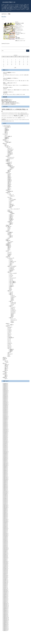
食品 (5, 145)
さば (8, 335)
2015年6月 (5, 526)
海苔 (10, 169)
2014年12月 (5, 533)
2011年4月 (5, 584)
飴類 (8, 155)
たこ (8, 339)
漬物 (10, 217)
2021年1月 (5, 450)
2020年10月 (5, 452)
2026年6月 (5, 385)
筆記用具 (6, 130)
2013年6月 (5, 554)
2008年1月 (5, 630)
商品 (4, 143)
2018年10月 (5, 479)
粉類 (8, 246)
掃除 (5, 372)
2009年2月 (5, 615)
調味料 (7, 240)
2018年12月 (5, 477)
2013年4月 (5, 556)
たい (8, 338)
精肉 (7, 231)
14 (19, 61)
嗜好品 (7, 160)
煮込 (8, 183)
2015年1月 (5, 532)
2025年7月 (5, 395)
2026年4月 (5, 388)
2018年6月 (5, 484)
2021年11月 (5, 440)
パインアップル (12, 277)
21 (19, 62)
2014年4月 (5, 542)
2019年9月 (5, 466)
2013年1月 (5, 560)
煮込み (11, 206)
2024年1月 (5, 415)
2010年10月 (5, 591)
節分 (5, 370)
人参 (10, 263)
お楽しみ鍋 (8, 142)
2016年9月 (5, 508)
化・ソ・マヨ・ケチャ (14, 208)
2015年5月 (5, 527)
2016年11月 (5, 506)
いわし (9, 329)
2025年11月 (5, 391)
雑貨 (5, 132)
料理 (7, 190)
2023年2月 (5, 426)
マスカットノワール (16, 119)
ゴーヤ (11, 260)
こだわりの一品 (5, 125)
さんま (9, 336)
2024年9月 (5, 405)
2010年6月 (5, 596)
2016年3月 (5, 515)
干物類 (11, 350)
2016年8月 (5, 509)
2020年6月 (5, 457)
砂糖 (8, 170)
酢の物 (9, 186)
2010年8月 (5, 594)
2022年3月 (5, 437)
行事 (4, 371)
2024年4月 (5, 411)
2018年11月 (5, 478)
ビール (9, 252)
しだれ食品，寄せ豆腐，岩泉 (9, 117)
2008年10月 (5, 619)
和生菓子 (9, 152)
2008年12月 (5, 617)
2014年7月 (5, 539)
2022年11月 (5, 430)
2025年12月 (5, 390)
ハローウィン (12, 119)
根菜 (10, 294)
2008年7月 (5, 623)
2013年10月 (5, 549)
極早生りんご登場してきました (7, 100)
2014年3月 (5, 543)
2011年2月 (5, 587)
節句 (4, 363)
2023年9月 (5, 419)
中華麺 (11, 212)
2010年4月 (5, 598)
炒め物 (9, 179)
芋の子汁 (4, 16)
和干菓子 (9, 151)
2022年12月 (5, 429)
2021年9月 (5, 443)
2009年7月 (5, 609)
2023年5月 (5, 423)
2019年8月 (5, 467)
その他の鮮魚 (10, 337)
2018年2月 (5, 488)
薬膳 (8, 185)
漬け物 (11, 215)
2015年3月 (5, 529)
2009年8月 (5, 608)
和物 (8, 176)
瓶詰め (7, 225)
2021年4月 (5, 446)
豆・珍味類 (10, 153)
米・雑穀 (7, 226)
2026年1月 (5, 389)
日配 (7, 192)
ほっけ (9, 345)
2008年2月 (5, 629)
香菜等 (11, 270)
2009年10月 (5, 605)
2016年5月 (5, 513)
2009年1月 (5, 616)
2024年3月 (5, 412)
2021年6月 (5, 445)
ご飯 (8, 173)
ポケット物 (10, 150)
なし (10, 276)
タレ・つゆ (10, 241)
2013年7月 (5, 553)
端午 (5, 369)
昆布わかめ (11, 166)
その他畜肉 (10, 232)
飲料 (7, 323)
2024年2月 (5, 413)
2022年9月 (5, 432)
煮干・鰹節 (11, 205)
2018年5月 (5, 485)
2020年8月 (5, 454)
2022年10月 (5, 431)
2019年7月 (5, 468)
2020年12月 (5, 451)
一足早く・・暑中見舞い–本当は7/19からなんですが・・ (11, 102)
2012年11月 (5, 562)
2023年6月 (5, 422)
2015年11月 (5, 520)
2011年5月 (5, 583)
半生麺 (12, 213)
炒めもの (11, 204)
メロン (11, 283)
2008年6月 (5, 624)
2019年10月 (5, 465)
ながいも (11, 262)
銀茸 (12, 315)
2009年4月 (5, 612)
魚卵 (10, 351)
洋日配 (9, 221)
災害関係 (6, 137)
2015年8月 (5, 523)
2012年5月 (5, 569)
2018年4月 (5, 486)
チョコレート (10, 149)
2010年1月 (5, 602)
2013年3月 (5, 557)
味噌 (23, 119)
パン (8, 193)
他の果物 (11, 286)
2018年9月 (5, 480)
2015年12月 (5, 519)
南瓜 (22, 119)
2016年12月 (5, 505)
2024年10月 (5, 404)
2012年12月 (5, 561)
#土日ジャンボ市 (18, 115)
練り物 (11, 218)
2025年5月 (5, 397)
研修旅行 (6, 138)
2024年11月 (5, 403)
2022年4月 (5, 436)
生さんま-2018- (5, 87)
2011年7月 (5, 581)
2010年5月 (5, 597)
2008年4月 (5, 626)
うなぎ (9, 330)
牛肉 (8, 234)
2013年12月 (5, 547)
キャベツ (12, 318)
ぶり (8, 344)
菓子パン (11, 194)
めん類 (7, 156)
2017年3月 (5, 501)
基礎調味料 (8, 163)
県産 (28, 119)
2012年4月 (5, 570)
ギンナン (8, 119)
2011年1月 (4, 588)
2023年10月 (5, 418)
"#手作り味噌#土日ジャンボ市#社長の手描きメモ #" (15, 110)
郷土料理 (9, 191)
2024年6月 (5, 409)
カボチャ (4, 119)
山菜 (10, 293)
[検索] (27, 51)
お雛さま (6, 364)
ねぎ (12, 321)
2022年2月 (5, 438)
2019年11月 (5, 464)
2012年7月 (5, 567)
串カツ (20, 119)
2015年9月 (5, 522)
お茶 (10, 198)
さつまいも (13, 296)
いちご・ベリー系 (12, 273)
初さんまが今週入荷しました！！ (7, 99)
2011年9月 (5, 578)
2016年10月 (5, 507)
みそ (8, 197)
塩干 (8, 348)
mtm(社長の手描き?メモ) (8, 2)
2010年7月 (5, 595)
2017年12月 (5, 491)
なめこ (12, 308)
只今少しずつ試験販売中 (7, 72)
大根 (12, 297)
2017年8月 (5, 495)
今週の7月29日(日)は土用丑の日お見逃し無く (9, 101)
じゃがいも (11, 267)
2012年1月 (5, 574)
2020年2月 (5, 460)
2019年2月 (5, 474)
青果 (7, 256)
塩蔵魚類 (11, 349)
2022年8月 (5, 433)
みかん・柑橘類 (12, 282)
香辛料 (9, 242)
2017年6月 (5, 498)
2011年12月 (5, 575)
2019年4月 (5, 472)
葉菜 (10, 317)
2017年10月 (5, 493)
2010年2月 (5, 601)
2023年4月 (5, 424)
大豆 (24, 119)
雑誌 (5, 376)
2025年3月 (5, 398)
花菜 (10, 301)
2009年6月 (5, 610)
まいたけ (12, 311)
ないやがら (16, 117)
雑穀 (8, 247)
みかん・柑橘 (12, 281)
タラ (8, 341)
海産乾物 (9, 165)
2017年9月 (5, 494)
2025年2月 (5, 399)
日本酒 (9, 254)
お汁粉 (2, 117)
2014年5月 (5, 541)
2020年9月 (5, 453)
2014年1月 (5, 546)
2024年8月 (5, 406)
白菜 (12, 322)
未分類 (4, 358)
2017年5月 (5, 499)
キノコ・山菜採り (8, 136)
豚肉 (10, 235)
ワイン (9, 253)
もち (22, 117)
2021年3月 (5, 447)
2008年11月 (5, 618)
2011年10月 (5, 577)
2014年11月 (5, 534)
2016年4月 (5, 514)
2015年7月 (5, 525)
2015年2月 (5, 530)
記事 (4, 373)
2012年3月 (5, 571)
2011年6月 (5, 582)
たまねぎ (11, 268)
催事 (4, 139)
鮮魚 (7, 325)
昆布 (12, 167)
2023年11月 (5, 417)
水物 (10, 214)
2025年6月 (5, 396)
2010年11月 (5, 590)
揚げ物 (9, 177)
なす (12, 304)
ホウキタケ (13, 310)
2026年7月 (5, 384)
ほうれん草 (11, 269)
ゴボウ (12, 295)
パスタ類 (11, 200)
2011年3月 (5, 585)
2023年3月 (5, 425)
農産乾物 (7, 245)
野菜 (8, 290)
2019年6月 (5, 470)
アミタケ (12, 307)
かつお (9, 331)
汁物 (8, 178)
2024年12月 (5, 402)
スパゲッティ (10, 158)
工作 (5, 128)
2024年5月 (5, 410)
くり (10, 274)
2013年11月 (5, 548)
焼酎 (8, 255)
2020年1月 (5, 461)
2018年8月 (5, 481)
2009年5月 (5, 611)
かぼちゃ (12, 302)
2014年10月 (5, 535)
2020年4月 (5, 459)
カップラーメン (10, 157)
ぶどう (19, 117)
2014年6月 (5, 540)
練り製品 (11, 219)
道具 (5, 131)
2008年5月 (5, 625)
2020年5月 (5, 458)
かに (8, 332)
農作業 (4, 377)
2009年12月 (5, 603)
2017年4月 (5, 500)
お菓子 (7, 146)
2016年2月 (5, 516)
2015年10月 (5, 521)
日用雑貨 (6, 129)
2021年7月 (5, 444)
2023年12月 (5, 416)
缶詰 (7, 239)
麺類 (10, 224)
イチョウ (24, 117)
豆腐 (10, 220)
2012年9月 (5, 564)
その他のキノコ (12, 261)
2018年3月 (5, 487)
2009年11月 (5, 604)
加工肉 (9, 233)
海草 (8, 352)
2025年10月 (5, 392)
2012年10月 (5, 563)
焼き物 (9, 180)
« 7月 (15, 67)
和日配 (9, 211)
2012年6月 (5, 568)
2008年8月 (5, 622)
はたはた (9, 343)
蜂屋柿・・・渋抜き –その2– (8, 82)
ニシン (9, 342)
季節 (4, 357)
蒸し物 (9, 184)
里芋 (12, 300)
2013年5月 (5, 555)
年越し (6, 365)
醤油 (8, 171)
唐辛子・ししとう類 (11, 266)
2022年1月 (5, 439)
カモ (5, 135)
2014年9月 (5, 536)
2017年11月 (5, 492)
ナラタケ (12, 309)
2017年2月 (5, 502)
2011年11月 (5, 576)
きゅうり (12, 303)
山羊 (5, 378)
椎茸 (12, 314)
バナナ (11, 279)
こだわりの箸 (4, 117)
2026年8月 (5, 383)
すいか (11, 275)
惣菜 (7, 172)
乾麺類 (7, 159)
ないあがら (14, 117)
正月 (5, 366)
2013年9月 (5, 550)
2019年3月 (5, 473)
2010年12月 (5, 589)
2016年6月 (5, 512)
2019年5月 (5, 471)
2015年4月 (5, 528)
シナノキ (10, 119)
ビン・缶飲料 (10, 324)
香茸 (12, 316)
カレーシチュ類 (12, 199)
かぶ (10, 259)
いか (8, 328)
